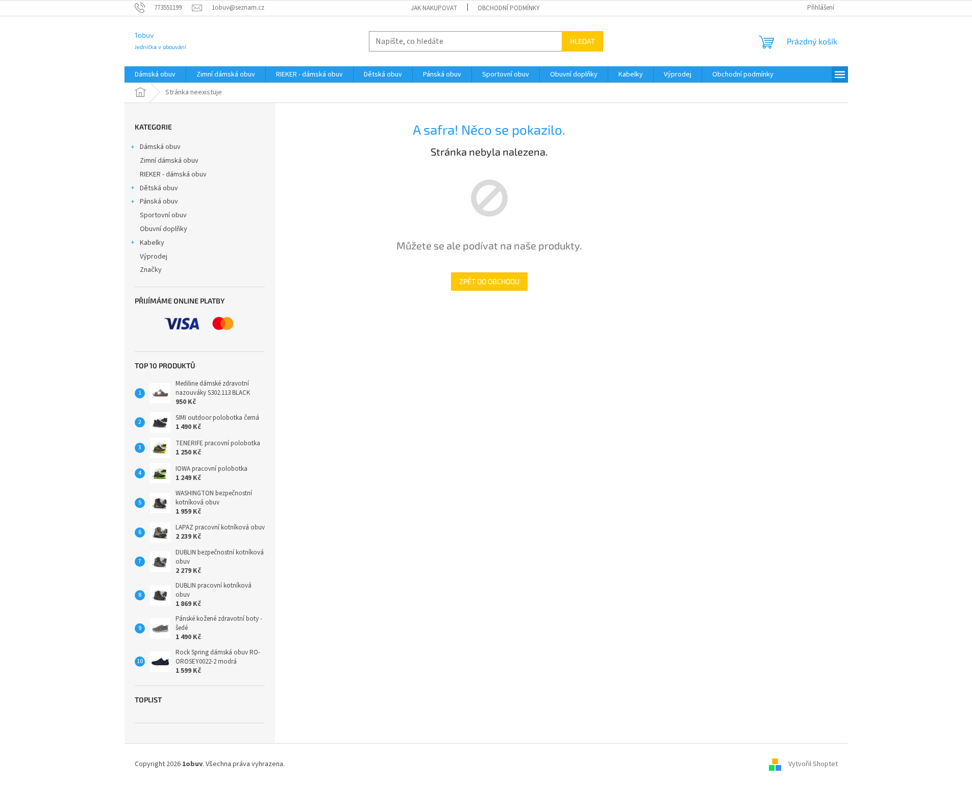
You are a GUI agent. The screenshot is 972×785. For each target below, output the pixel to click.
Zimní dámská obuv (169, 161)
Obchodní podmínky (509, 8)
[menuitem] (155, 74)
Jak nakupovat (434, 8)
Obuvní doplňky (163, 229)
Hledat (582, 41)
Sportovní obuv (163, 215)
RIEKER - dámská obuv (173, 174)
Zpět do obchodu (489, 281)
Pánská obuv (159, 201)
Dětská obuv (159, 188)
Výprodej (153, 256)
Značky (151, 270)
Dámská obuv (160, 147)
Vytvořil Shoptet (813, 764)
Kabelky (152, 243)
